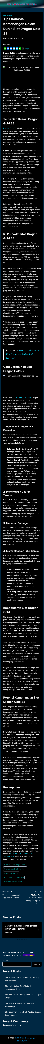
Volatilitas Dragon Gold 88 (13, 881)
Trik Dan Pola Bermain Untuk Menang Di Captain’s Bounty (33, 897)
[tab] (17, 939)
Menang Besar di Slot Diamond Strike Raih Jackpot (22, 354)
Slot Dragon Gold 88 (11, 873)
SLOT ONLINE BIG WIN (22, 398)
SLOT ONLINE (7, 15)
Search (5, 961)
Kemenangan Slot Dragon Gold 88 (15, 869)
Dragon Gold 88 (9, 128)
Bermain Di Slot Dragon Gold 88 (15, 865)
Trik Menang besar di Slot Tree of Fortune (11, 895)
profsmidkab (9, 38)
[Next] (38, 930)
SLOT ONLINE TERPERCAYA (14, 877)
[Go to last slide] (5, 930)
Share (27, 49)
